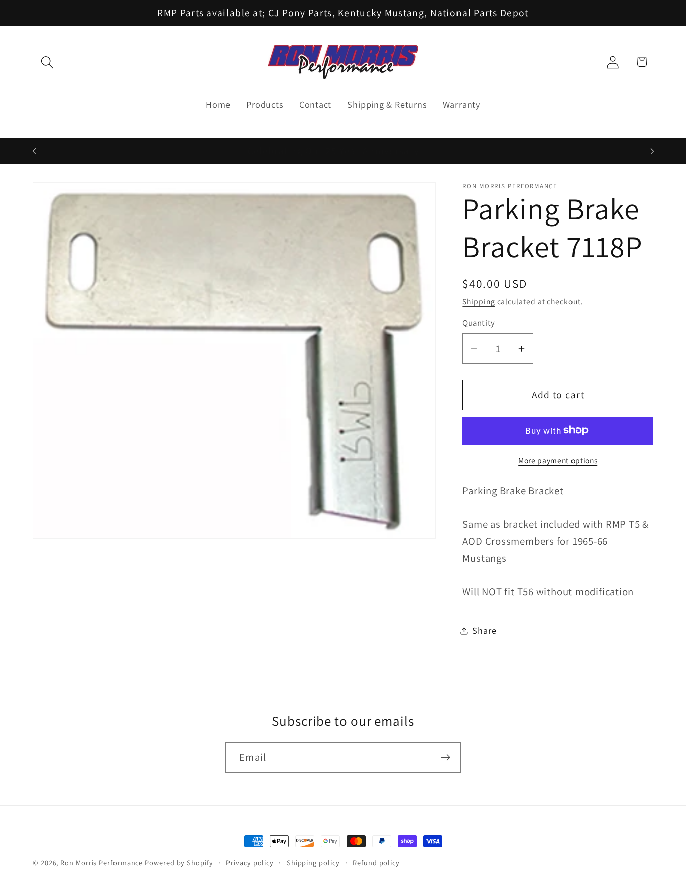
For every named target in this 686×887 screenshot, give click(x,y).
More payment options (557, 460)
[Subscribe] (445, 757)
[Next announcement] (652, 151)
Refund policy (376, 862)
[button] (47, 62)
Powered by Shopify (179, 862)
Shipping (478, 301)
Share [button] (484, 630)
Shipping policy (313, 862)
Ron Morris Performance (101, 862)
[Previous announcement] (34, 151)
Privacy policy (250, 862)
